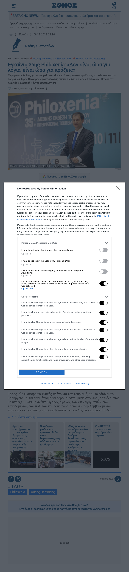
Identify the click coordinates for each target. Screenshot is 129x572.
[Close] (119, 189)
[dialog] (64, 286)
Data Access (64, 383)
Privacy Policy (82, 383)
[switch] (103, 250)
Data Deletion (46, 383)
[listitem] (64, 243)
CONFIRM (42, 372)
